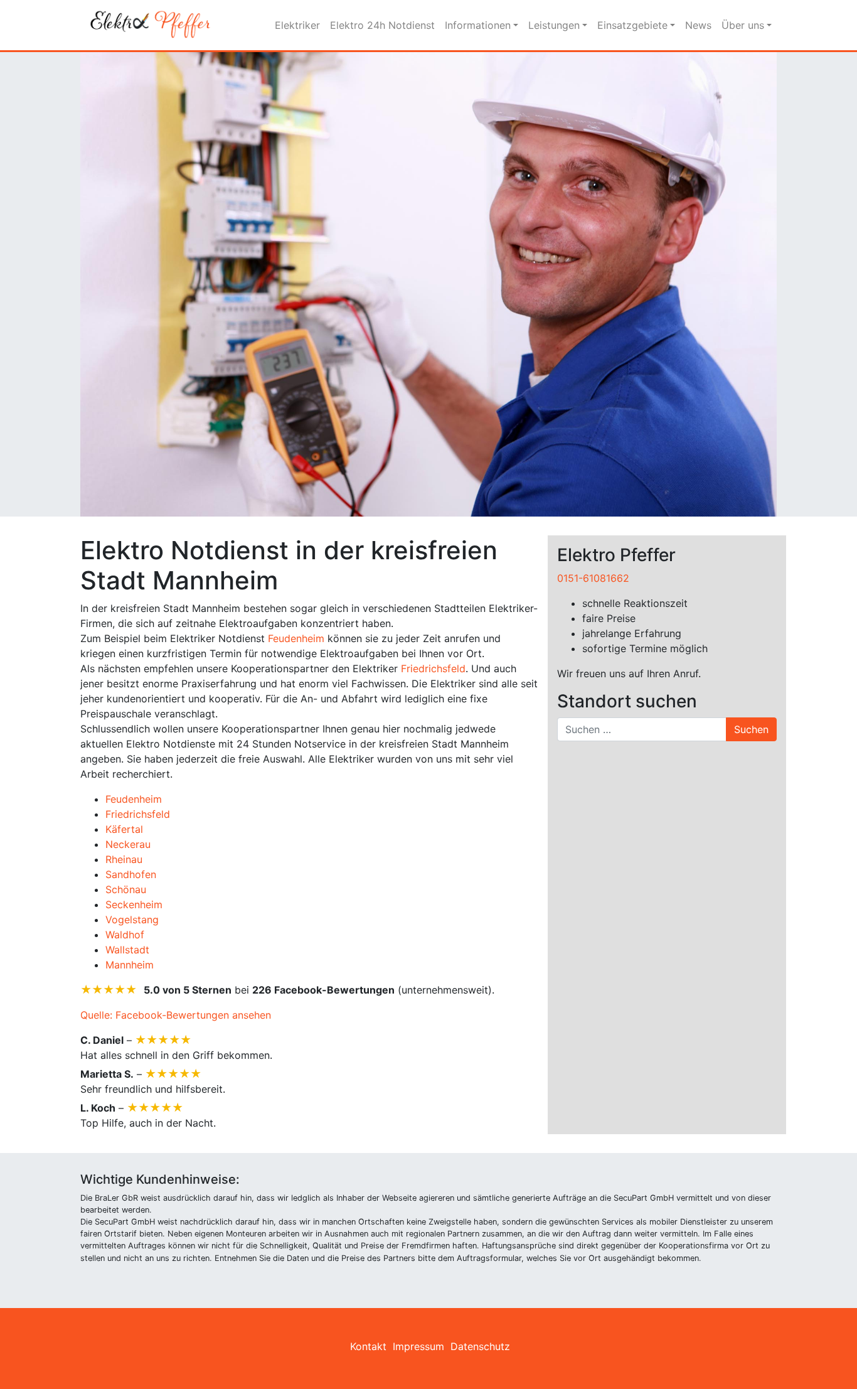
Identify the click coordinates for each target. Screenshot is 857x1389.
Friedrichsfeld (433, 668)
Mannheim (129, 964)
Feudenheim (296, 638)
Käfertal (124, 829)
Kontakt (368, 1346)
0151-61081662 (593, 578)
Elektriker (297, 25)
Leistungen (554, 25)
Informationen (478, 25)
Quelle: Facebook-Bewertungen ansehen (175, 1015)
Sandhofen (130, 874)
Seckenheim (133, 904)
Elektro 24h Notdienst (382, 25)
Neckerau (128, 844)
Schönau (125, 889)
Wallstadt (127, 949)
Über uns (742, 25)
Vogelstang (132, 919)
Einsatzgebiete (632, 25)
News (698, 25)
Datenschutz (480, 1346)
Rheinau (123, 859)
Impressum (418, 1346)
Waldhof (124, 934)
